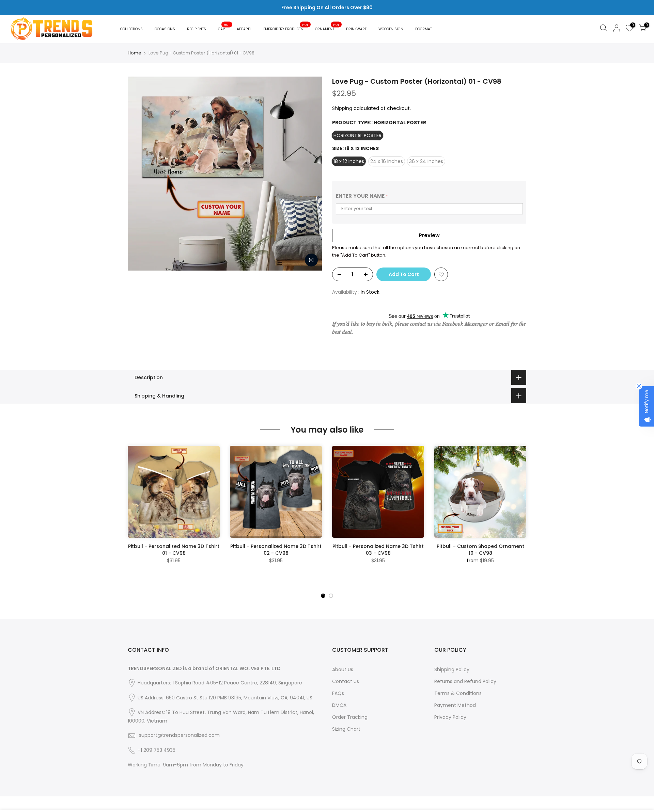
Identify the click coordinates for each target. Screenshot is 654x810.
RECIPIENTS (196, 29)
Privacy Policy (450, 717)
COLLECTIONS (131, 29)
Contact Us (345, 681)
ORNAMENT (327, 27)
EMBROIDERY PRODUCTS (286, 27)
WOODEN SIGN (390, 29)
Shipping (342, 108)
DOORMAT (423, 29)
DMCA (339, 705)
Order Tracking (350, 717)
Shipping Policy (451, 669)
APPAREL (244, 29)
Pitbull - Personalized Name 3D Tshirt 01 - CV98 (173, 549)
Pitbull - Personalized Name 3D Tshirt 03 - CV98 (378, 549)
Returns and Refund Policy (465, 681)
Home (134, 53)
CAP (224, 27)
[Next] (519, 517)
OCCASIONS (165, 29)
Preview (429, 235)
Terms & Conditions (458, 693)
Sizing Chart (346, 729)
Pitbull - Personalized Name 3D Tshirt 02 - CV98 (276, 549)
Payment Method (455, 705)
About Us (342, 669)
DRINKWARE (356, 29)
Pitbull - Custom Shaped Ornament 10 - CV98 (480, 549)
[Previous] (134, 517)
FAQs (338, 693)
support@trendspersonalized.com (179, 735)
